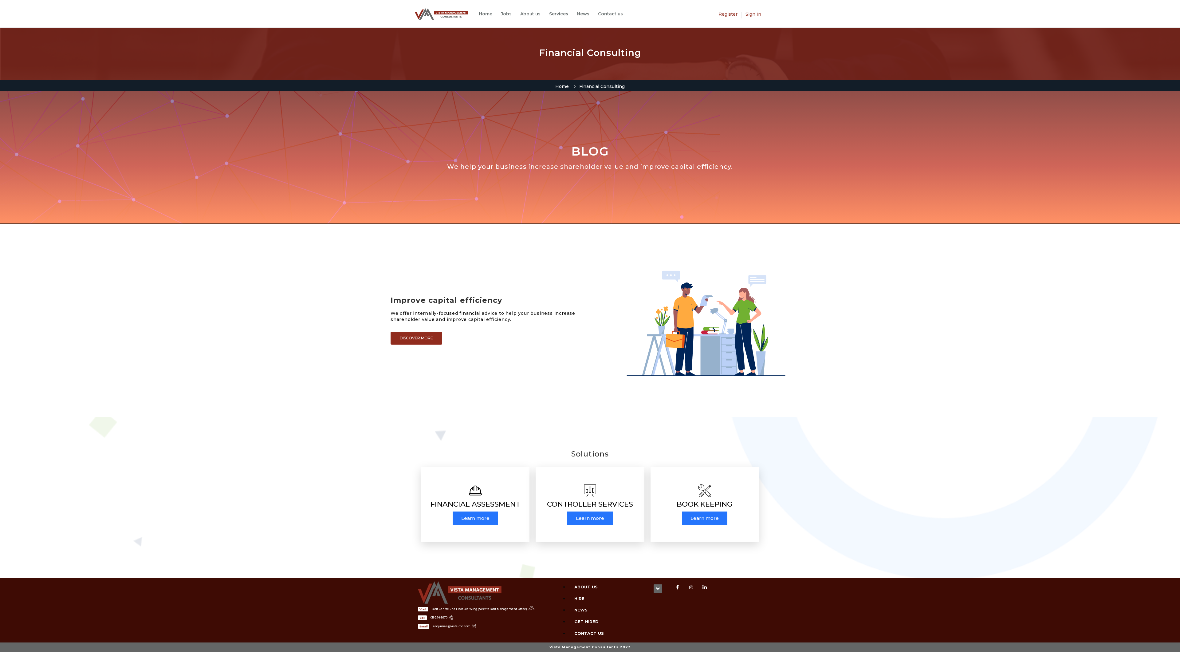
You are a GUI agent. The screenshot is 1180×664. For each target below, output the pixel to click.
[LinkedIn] (704, 587)
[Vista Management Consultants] (444, 14)
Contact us (610, 14)
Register (728, 14)
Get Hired (586, 621)
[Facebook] (677, 587)
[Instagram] (691, 587)
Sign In (753, 14)
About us (530, 14)
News (583, 14)
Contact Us (589, 633)
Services (558, 14)
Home (485, 14)
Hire (579, 598)
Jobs (506, 14)
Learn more (475, 518)
